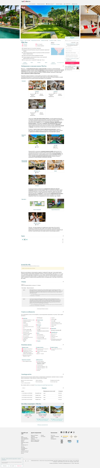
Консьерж (23, 447)
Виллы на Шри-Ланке (35, 440)
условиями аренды (73, 58)
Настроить (5, 465)
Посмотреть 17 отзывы (55, 44)
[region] (42, 250)
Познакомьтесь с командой (24, 449)
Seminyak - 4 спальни (57, 415)
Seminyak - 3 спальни (28, 415)
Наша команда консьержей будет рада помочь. (44, 385)
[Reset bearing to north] (63, 242)
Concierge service (60, 62)
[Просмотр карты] (25, 239)
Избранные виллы (50, 3)
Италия (42, 435)
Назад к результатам (41, 3)
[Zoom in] (63, 239)
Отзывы (38, 62)
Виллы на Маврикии (35, 441)
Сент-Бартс (43, 436)
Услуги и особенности (53, 63)
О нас (22, 436)
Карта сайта (77, 463)
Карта (32, 62)
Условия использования (54, 463)
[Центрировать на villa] (27, 239)
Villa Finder (53, 435)
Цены (46, 62)
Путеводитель (53, 439)
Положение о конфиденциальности (64, 463)
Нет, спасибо (12, 465)
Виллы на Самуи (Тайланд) (34, 438)
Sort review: (24, 287)
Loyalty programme (25, 450)
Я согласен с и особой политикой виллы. (72, 59)
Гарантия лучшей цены (70, 44)
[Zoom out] (63, 241)
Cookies (72, 463)
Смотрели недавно (59, 3)
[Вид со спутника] (23, 239)
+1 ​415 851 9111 (67, 3)
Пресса (22, 441)
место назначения (32, 3)
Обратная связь (74, 3)
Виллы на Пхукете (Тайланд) (34, 436)
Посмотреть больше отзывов (42, 308)
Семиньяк (25, 44)
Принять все (19, 465)
